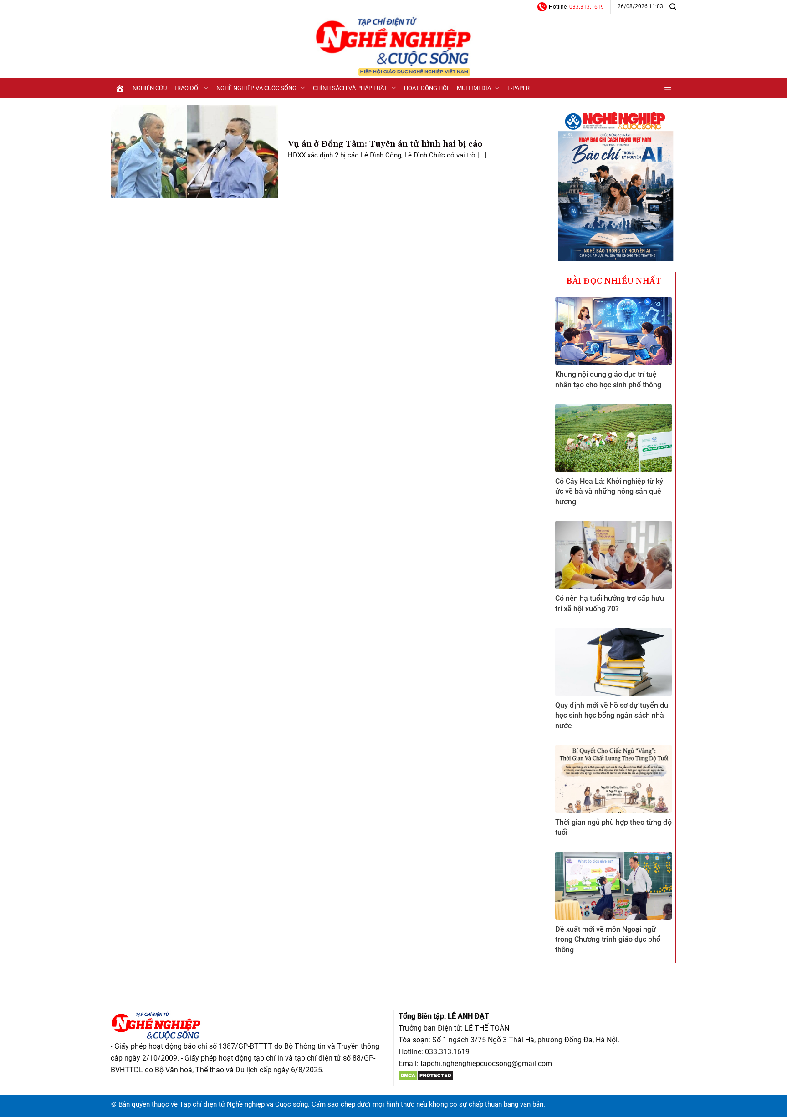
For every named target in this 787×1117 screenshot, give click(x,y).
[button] (668, 88)
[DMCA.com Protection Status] (426, 1075)
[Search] (672, 6)
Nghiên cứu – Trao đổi (166, 88)
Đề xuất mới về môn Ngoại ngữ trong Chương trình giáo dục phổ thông (607, 939)
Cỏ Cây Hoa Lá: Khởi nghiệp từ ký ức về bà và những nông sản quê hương (609, 491)
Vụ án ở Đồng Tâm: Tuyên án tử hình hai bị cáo (385, 144)
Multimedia (474, 88)
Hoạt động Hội (426, 88)
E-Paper (518, 88)
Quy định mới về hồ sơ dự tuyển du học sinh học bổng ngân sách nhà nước (611, 715)
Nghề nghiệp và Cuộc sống (256, 88)
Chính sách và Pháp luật (350, 88)
